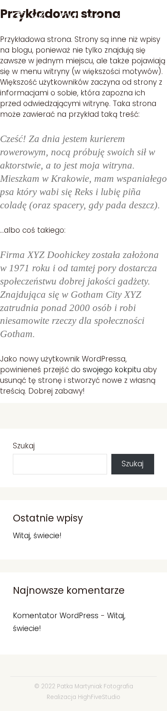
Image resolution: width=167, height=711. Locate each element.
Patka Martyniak (73, 20)
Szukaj (24, 445)
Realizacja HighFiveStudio (83, 697)
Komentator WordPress (55, 615)
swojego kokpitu (112, 369)
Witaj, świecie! (37, 535)
